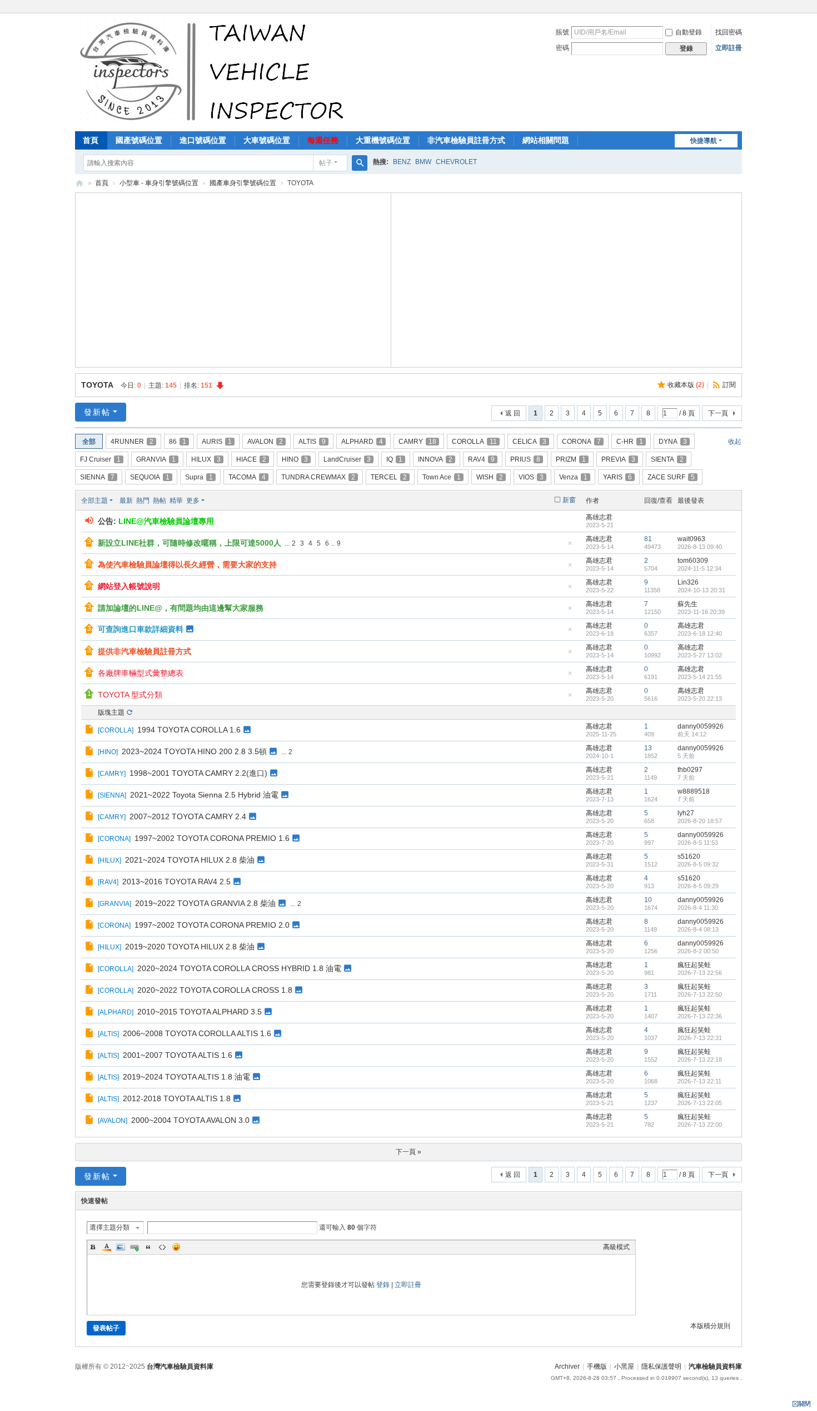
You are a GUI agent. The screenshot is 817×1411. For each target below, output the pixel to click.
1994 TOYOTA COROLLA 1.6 (189, 729)
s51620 (688, 856)
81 (648, 539)
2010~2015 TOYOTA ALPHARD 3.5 (199, 1011)
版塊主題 (111, 712)
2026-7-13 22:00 (699, 1124)
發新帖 (97, 412)
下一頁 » (408, 1152)
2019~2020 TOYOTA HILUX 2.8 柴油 (190, 946)
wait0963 (691, 539)
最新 (126, 500)
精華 (176, 500)
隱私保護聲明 (661, 1366)
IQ (394, 459)
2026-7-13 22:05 (699, 1103)
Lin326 (688, 582)
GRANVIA (156, 459)
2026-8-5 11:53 (697, 842)
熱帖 (159, 500)
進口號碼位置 (203, 140)
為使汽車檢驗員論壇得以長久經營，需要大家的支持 (187, 564)
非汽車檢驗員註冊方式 (466, 140)
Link (134, 1246)
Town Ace (441, 477)
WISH (489, 477)
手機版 (597, 1366)
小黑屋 (624, 1366)
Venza (573, 477)
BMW (423, 162)
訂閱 (729, 385)
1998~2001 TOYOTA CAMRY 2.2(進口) (198, 773)
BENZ (402, 162)
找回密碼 (728, 32)
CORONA (581, 441)
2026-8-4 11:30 (697, 907)
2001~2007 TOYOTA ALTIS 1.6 (177, 1055)
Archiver (567, 1366)
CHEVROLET (456, 162)
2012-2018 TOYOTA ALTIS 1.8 (177, 1098)
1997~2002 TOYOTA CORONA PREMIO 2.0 (212, 924)
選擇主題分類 (109, 1227)
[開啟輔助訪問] (739, 8)
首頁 (90, 140)
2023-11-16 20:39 (701, 611)
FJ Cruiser (100, 459)
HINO (295, 459)
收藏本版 (685, 385)
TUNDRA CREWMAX (318, 477)
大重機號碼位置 (383, 140)
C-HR (629, 441)
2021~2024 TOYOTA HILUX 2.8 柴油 (190, 859)
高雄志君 (599, 517)
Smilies (176, 1246)
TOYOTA (97, 384)
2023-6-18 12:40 (699, 633)
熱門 (143, 500)
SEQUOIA (150, 477)
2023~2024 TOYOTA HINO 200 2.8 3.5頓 (194, 751)
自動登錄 (688, 32)
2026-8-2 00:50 (698, 951)
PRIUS (525, 459)
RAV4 (481, 459)
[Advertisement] (233, 278)
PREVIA (618, 459)
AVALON (265, 441)
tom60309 (692, 561)
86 (177, 441)
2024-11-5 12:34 (699, 568)
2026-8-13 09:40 (699, 546)
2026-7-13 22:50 (699, 994)
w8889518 (693, 791)
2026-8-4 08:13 (698, 929)
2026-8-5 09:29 (698, 886)
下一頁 (718, 413)
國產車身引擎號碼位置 (243, 183)
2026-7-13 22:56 (699, 972)
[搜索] (359, 163)
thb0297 (690, 770)
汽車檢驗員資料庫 (79, 183)
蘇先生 (687, 604)
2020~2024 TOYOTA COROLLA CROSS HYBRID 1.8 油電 (239, 968)
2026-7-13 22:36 (699, 1016)
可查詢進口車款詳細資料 (140, 629)
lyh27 (685, 813)
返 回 (512, 413)
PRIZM (571, 459)
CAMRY (417, 441)
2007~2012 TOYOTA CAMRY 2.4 (187, 816)
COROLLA (474, 441)
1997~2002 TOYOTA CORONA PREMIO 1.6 (212, 838)
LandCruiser (347, 459)
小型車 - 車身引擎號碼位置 (158, 183)
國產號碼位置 (139, 140)
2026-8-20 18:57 (699, 821)
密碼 (562, 48)
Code (162, 1246)
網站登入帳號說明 (129, 586)
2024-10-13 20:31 (701, 590)
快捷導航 (703, 141)
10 (648, 900)
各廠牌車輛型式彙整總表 (140, 673)
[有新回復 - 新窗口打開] (90, 731)
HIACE (251, 459)
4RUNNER (132, 441)
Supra (199, 477)
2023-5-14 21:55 (699, 677)
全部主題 (94, 500)
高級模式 (616, 1247)
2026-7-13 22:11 (699, 1081)
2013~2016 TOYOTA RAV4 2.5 (176, 881)
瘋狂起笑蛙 (694, 965)
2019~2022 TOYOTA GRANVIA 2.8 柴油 (205, 903)
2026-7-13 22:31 (699, 1037)
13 (648, 748)
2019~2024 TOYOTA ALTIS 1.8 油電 (186, 1076)
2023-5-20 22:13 (699, 698)
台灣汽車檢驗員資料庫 (180, 1366)
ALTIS (312, 441)
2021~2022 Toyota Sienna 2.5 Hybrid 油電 (204, 794)
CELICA (529, 441)
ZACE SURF (671, 477)
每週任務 (322, 140)
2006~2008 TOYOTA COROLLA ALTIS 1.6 (197, 1033)
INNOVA (435, 459)
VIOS (531, 477)
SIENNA (97, 477)
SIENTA (667, 459)
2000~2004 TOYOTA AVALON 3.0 (190, 1120)
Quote (148, 1246)
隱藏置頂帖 (569, 546)
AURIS (217, 441)
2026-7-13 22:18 (699, 1059)
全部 (89, 441)
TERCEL (389, 477)
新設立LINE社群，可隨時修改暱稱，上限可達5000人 (189, 542)
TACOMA (247, 477)
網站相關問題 (545, 140)
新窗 (569, 500)
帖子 (325, 163)
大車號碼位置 (266, 140)
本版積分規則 (710, 1326)
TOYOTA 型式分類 (130, 694)
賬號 (562, 32)
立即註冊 (728, 48)
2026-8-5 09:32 (698, 864)
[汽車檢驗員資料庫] (214, 71)
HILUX (206, 459)
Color (106, 1246)
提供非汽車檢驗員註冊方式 (144, 651)
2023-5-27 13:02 (699, 655)
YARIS (617, 477)
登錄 (383, 1285)
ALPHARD (362, 441)
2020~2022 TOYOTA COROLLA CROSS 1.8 (214, 990)
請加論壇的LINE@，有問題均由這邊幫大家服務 (180, 607)
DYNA (673, 441)
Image (120, 1246)
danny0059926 (700, 726)
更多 (193, 500)
